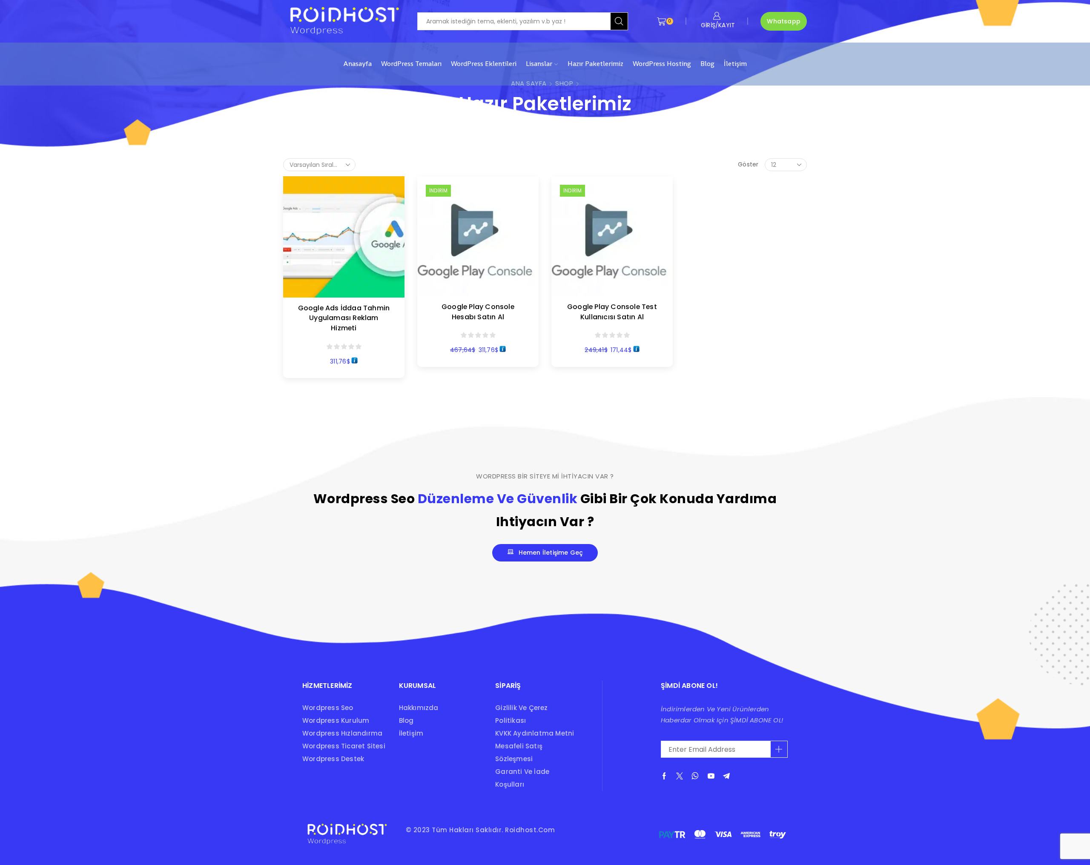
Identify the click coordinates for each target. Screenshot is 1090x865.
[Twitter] (679, 776)
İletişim (735, 63)
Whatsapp (783, 21)
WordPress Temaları (411, 63)
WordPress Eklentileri (483, 63)
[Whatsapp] (695, 776)
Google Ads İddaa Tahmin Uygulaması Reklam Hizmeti (344, 318)
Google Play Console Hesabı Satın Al (478, 312)
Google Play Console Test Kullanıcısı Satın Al (612, 312)
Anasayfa (357, 63)
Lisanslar (539, 63)
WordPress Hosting (662, 63)
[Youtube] (711, 776)
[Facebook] (664, 776)
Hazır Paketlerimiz (595, 63)
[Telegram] (726, 776)
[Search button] (619, 21)
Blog (707, 63)
